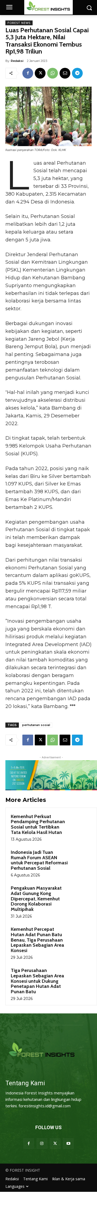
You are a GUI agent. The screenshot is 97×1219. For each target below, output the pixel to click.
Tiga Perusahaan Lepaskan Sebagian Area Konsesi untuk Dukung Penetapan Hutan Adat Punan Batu (37, 981)
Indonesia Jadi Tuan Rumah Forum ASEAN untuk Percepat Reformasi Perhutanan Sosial (39, 860)
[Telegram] (77, 73)
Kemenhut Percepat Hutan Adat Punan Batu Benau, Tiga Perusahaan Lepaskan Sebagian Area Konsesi (37, 939)
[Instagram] (42, 1143)
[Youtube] (68, 1143)
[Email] (65, 73)
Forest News (19, 23)
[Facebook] (27, 73)
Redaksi (17, 61)
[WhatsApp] (52, 73)
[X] (40, 73)
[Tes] (48, 1050)
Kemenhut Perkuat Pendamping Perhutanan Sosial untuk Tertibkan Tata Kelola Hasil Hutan (38, 824)
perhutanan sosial (36, 725)
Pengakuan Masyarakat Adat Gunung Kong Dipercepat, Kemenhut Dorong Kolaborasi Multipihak (36, 898)
